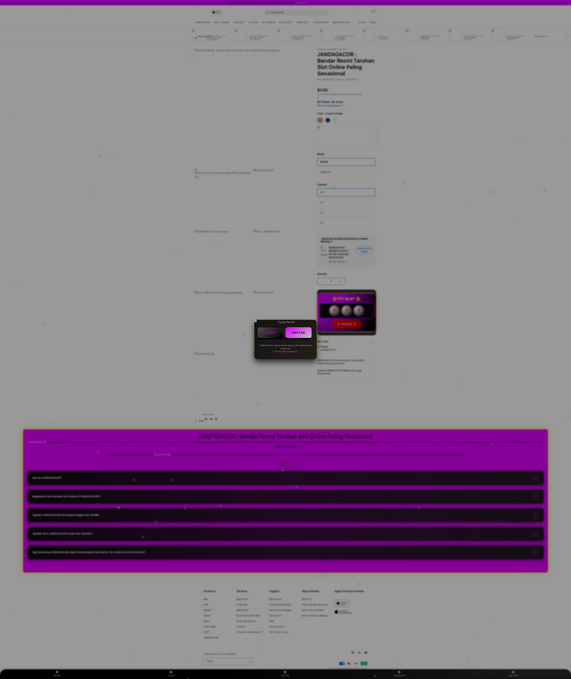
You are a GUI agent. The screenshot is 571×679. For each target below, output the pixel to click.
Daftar (298, 332)
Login (270, 332)
